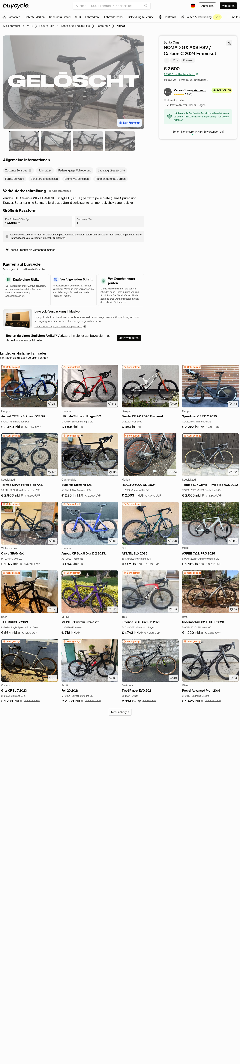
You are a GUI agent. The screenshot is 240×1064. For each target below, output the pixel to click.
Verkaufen (228, 6)
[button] (12, 427)
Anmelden (207, 6)
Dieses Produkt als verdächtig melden (32, 250)
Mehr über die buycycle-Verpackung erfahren (58, 326)
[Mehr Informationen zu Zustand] (30, 170)
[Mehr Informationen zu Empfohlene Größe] (27, 219)
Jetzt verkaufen (129, 338)
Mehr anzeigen (120, 712)
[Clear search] (146, 6)
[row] (11, 367)
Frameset (188, 60)
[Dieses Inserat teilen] (229, 43)
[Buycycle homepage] (16, 6)
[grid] (11, 367)
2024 (175, 60)
